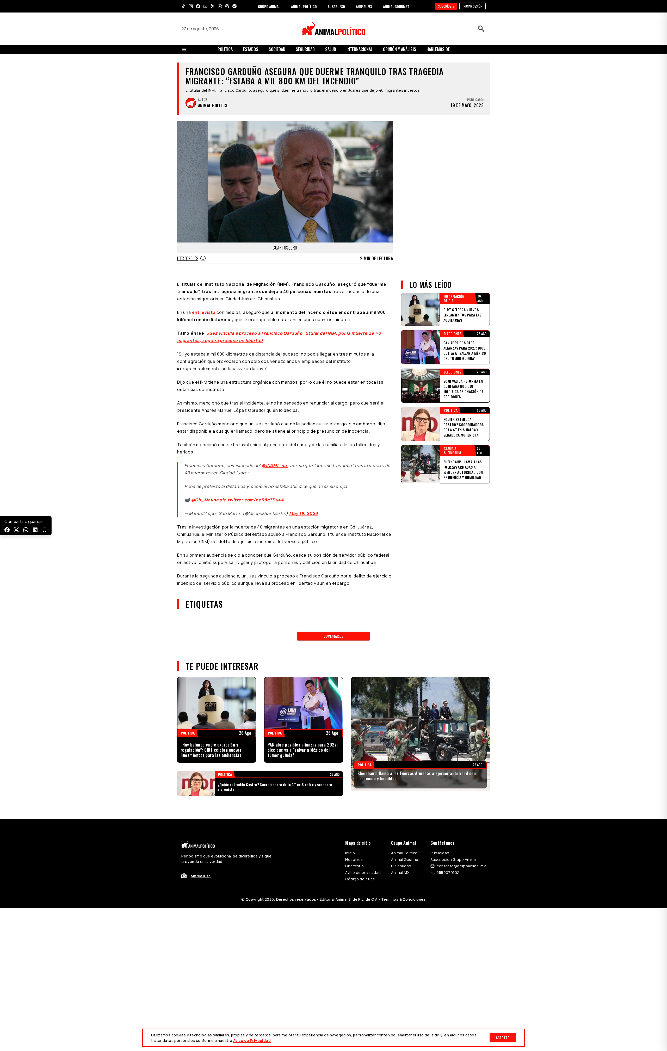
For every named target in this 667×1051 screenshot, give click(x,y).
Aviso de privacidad (363, 872)
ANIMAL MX (364, 6)
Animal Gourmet (405, 859)
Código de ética (360, 878)
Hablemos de (438, 49)
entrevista (204, 312)
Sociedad (277, 49)
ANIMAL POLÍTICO (304, 6)
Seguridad (305, 49)
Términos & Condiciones (403, 899)
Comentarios (333, 636)
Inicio (350, 852)
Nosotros (354, 859)
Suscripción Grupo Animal (453, 859)
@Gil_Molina (205, 500)
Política (225, 49)
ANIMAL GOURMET (396, 6)
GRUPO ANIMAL (269, 6)
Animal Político (404, 852)
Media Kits (201, 875)
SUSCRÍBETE (446, 6)
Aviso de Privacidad (252, 1040)
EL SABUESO (336, 6)
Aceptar (503, 1037)
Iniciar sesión (472, 6)
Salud (330, 49)
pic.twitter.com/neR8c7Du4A (251, 500)
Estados (250, 49)
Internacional (360, 49)
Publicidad (439, 852)
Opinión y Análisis (399, 49)
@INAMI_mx (275, 465)
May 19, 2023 (303, 513)
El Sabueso (401, 865)
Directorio (354, 865)
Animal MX (400, 872)
